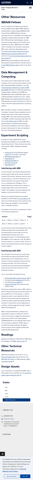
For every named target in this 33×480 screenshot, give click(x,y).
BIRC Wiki (4, 359)
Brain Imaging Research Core (9, 8)
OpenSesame (9, 165)
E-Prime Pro (8, 152)
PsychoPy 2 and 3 (10, 163)
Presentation (9, 159)
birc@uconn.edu (9, 419)
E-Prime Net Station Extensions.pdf (17, 278)
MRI (6, 391)
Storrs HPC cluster (11, 121)
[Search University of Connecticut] (27, 2)
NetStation (19, 280)
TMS (6, 394)
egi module (17, 282)
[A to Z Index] (31, 2)
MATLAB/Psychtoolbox (12, 157)
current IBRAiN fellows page (10, 65)
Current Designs (23, 198)
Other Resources (10, 400)
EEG (6, 387)
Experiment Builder (11, 161)
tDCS (6, 397)
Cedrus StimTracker (11, 284)
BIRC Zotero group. (19, 341)
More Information (11, 476)
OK (24, 476)
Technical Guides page (8, 357)
